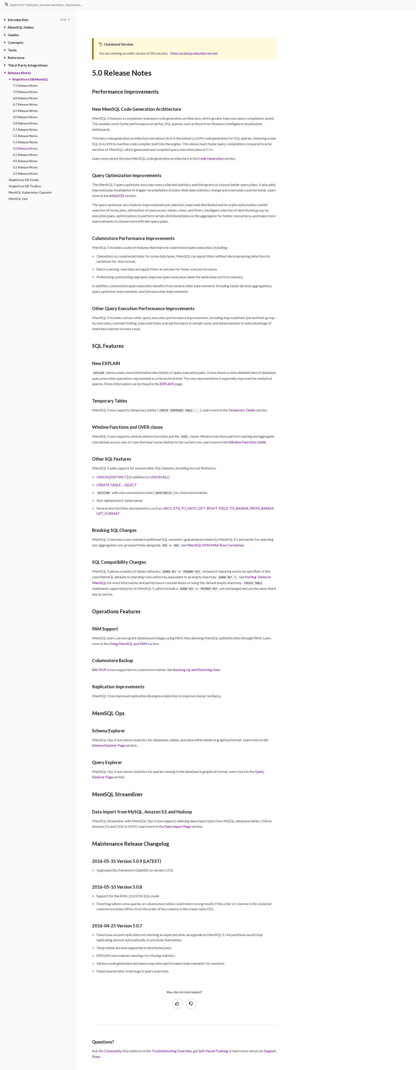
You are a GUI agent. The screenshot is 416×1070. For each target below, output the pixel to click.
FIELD (223, 508)
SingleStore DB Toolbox (25, 186)
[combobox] (65, 20)
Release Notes (19, 73)
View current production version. (194, 53)
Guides (13, 35)
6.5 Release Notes (25, 110)
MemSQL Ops (18, 198)
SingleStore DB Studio (24, 180)
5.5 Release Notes (25, 136)
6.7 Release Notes (25, 104)
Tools (12, 50)
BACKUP (99, 670)
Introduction (18, 20)
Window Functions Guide (247, 442)
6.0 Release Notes (25, 117)
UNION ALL (159, 477)
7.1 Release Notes (25, 85)
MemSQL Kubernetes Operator (30, 192)
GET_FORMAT (108, 513)
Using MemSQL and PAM (128, 644)
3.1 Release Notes (25, 173)
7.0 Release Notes (25, 92)
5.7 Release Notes (25, 129)
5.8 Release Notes (25, 123)
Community (112, 1051)
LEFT (201, 508)
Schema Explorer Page (108, 745)
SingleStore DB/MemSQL (30, 79)
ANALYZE (116, 196)
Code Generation (211, 158)
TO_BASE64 (238, 508)
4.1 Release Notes (25, 154)
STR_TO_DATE (184, 508)
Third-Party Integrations (28, 65)
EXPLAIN (167, 384)
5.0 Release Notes (25, 148)
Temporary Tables (241, 410)
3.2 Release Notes (25, 167)
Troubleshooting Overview (172, 1051)
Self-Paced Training (213, 1051)
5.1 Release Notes (25, 142)
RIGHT (212, 508)
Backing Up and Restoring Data (196, 670)
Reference (16, 57)
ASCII (167, 508)
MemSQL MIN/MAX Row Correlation (215, 545)
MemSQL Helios (21, 27)
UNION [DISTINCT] (112, 477)
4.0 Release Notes (25, 161)
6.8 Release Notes (25, 98)
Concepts (15, 42)
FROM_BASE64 (261, 508)
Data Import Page (177, 826)
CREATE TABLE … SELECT (116, 485)
